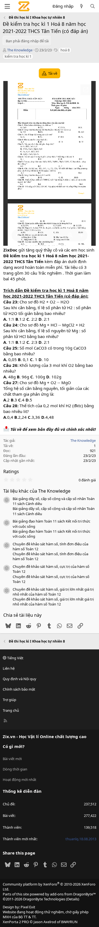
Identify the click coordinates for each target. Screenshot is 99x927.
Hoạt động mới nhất (19, 779)
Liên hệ (9, 668)
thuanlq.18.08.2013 (80, 838)
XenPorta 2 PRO (16, 921)
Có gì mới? (13, 746)
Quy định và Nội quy (19, 678)
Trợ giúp (9, 699)
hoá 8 (65, 50)
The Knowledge (19, 50)
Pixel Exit (28, 906)
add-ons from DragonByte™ (73, 894)
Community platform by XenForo (49, 887)
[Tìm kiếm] (92, 6)
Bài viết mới (12, 758)
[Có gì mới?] (81, 6)
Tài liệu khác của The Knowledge (36, 491)
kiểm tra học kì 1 (18, 56)
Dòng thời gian (15, 769)
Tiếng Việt (14, 657)
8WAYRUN (69, 921)
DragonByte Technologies (44, 899)
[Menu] (7, 6)
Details (72, 899)
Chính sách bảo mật (19, 689)
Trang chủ (11, 710)
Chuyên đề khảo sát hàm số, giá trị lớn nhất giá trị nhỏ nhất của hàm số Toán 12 (53, 592)
